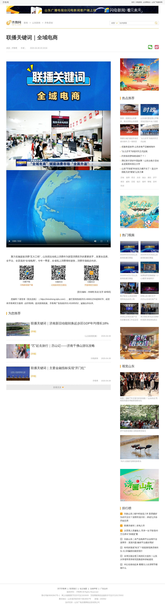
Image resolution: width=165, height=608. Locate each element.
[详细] (33, 331)
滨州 (155, 182)
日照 (133, 182)
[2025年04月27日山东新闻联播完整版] (129, 267)
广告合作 (104, 589)
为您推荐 (14, 313)
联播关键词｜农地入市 (134, 525)
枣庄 (133, 177)
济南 (122, 177)
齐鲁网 (6, 2)
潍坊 (149, 177)
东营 (138, 177)
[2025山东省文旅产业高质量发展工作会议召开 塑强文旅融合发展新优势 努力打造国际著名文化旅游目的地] (129, 308)
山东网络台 (147, 2)
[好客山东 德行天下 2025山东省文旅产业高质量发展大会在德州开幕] (150, 288)
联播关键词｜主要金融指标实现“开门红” (58, 368)
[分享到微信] (150, 47)
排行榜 (126, 508)
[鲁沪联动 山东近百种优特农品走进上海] (129, 288)
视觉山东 (128, 366)
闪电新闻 (139, 2)
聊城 (149, 182)
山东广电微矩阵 (157, 2)
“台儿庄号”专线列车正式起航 (135, 151)
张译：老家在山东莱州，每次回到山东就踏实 (129, 121)
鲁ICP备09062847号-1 (51, 595)
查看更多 (57, 387)
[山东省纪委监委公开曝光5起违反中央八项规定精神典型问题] (150, 115)
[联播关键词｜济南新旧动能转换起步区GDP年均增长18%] (18, 329)
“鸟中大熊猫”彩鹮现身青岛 (130, 461)
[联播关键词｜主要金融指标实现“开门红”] (18, 373)
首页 (133, 2)
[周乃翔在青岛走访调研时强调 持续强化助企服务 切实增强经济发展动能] (150, 308)
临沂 (138, 182)
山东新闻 (36, 23)
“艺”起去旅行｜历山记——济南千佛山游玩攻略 (63, 345)
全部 (113, 23)
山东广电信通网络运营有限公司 (87, 602)
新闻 (26, 23)
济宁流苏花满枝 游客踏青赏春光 (133, 431)
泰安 (122, 182)
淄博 (128, 177)
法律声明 (93, 589)
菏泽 (122, 186)
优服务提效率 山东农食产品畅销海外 (138, 147)
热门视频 (128, 235)
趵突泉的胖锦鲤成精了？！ (134, 156)
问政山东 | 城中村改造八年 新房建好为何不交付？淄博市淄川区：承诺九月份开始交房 (138, 517)
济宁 (155, 177)
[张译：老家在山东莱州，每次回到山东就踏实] (129, 115)
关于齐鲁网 (61, 589)
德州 (144, 182)
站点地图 (83, 589)
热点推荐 (128, 98)
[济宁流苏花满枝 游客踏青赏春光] (139, 417)
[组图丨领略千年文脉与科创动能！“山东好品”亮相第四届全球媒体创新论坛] (139, 384)
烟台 (144, 177)
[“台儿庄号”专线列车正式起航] (150, 135)
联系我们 (73, 589)
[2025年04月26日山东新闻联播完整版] (150, 246)
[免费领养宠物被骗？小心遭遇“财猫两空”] (150, 267)
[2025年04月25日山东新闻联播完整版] (129, 246)
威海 (128, 182)
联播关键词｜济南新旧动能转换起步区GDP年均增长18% (70, 323)
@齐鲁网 (29, 303)
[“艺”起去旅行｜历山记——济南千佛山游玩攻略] (18, 351)
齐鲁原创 (49, 23)
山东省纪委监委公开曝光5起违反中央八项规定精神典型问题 (150, 121)
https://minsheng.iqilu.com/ (52, 299)
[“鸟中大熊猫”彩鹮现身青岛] (139, 447)
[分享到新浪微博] (157, 47)
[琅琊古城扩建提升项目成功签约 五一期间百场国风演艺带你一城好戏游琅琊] (129, 135)
